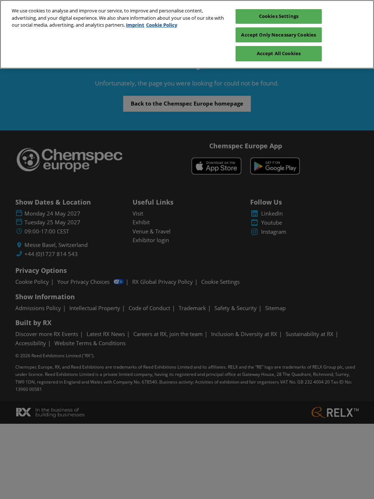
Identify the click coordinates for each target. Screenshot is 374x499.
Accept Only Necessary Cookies (278, 34)
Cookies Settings (278, 16)
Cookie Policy (161, 25)
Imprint (135, 25)
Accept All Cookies (279, 53)
